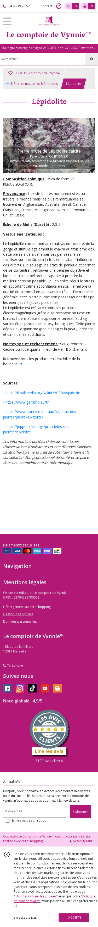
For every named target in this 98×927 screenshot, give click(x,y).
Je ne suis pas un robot (29, 820)
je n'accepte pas (25, 917)
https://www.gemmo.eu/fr (27, 402)
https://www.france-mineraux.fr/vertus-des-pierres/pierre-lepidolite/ (40, 414)
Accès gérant (82, 841)
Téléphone (14, 665)
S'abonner (80, 811)
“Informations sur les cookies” (35, 896)
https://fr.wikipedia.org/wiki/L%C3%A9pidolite (42, 392)
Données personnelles (20, 621)
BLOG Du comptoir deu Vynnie (37, 73)
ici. (21, 363)
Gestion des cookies (18, 614)
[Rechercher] (91, 59)
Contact (46, 6)
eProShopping (32, 841)
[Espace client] (59, 6)
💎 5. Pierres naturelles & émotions (32, 83)
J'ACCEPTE (74, 917)
